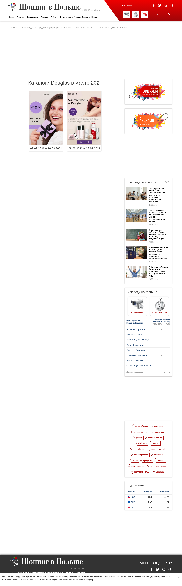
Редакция (70, 572)
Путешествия (66, 17)
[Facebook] (153, 5)
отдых (135, 460)
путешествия (158, 431)
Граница (44, 17)
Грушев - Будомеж (135, 350)
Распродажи (32, 17)
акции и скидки (140, 431)
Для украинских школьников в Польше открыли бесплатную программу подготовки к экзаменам (157, 195)
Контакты (81, 572)
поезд (154, 449)
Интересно (95, 17)
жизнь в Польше (142, 426)
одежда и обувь (137, 466)
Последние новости (142, 182)
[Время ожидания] (135, 14)
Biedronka (142, 443)
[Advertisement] (91, 54)
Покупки (20, 17)
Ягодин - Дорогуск (135, 329)
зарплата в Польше (142, 471)
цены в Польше (139, 449)
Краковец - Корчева (136, 355)
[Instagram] (165, 5)
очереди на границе (158, 466)
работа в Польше (155, 437)
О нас (12, 572)
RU (159, 14)
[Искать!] (169, 14)
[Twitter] (159, 5)
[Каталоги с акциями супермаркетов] (144, 14)
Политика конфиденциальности (31, 572)
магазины (158, 426)
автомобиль (159, 454)
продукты (147, 460)
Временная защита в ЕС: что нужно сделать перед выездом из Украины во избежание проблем (158, 253)
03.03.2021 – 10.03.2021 (46, 148)
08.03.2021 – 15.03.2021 (84, 148)
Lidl (163, 449)
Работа (54, 17)
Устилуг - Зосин (134, 334)
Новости (12, 17)
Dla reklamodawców (55, 572)
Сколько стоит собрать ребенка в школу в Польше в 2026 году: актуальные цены (157, 234)
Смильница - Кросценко (138, 365)
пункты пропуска (141, 454)
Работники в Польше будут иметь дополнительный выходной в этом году (158, 271)
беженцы (161, 460)
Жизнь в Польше (81, 17)
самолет (155, 443)
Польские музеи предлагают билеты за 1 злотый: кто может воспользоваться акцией (158, 215)
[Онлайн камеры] (126, 14)
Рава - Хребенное (135, 344)
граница (139, 437)
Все (167, 182)
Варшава (160, 471)
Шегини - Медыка (135, 360)
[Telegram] (171, 5)
